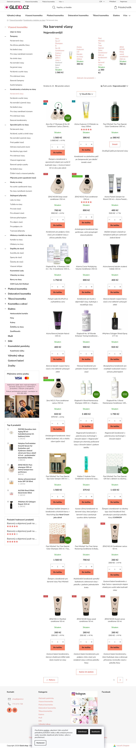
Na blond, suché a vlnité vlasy (21, 133)
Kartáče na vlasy (16, 240)
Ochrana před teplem (18, 218)
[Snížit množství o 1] (52, 147)
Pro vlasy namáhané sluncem (21, 54)
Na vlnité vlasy (16, 58)
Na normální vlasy (17, 63)
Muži (10, 336)
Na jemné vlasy (16, 67)
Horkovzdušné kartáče (19, 313)
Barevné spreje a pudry (19, 164)
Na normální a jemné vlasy (20, 102)
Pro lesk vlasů (15, 209)
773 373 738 (17, 704)
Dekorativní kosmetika (19, 293)
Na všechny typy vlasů (18, 151)
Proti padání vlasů (17, 142)
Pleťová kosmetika (48, 2)
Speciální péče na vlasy (19, 125)
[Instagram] (14, 710)
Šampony (14, 36)
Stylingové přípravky (18, 195)
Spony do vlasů (16, 257)
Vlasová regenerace (17, 160)
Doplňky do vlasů (17, 248)
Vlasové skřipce (16, 266)
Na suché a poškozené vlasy (21, 186)
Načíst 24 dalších (86, 672)
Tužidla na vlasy (16, 204)
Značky (11, 365)
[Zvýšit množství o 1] (63, 147)
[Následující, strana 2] (120, 680)
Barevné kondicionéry (18, 120)
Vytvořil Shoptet (122, 745)
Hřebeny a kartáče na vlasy (21, 235)
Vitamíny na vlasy (17, 275)
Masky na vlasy (16, 182)
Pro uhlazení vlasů (17, 213)
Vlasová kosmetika (31, 2)
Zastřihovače (15, 331)
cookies (46, 730)
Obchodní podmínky (13, 2)
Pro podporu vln (16, 226)
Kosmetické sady (17, 271)
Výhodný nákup (16, 355)
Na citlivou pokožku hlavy (20, 45)
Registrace (123, 2)
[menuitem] (14, 15)
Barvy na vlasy (16, 279)
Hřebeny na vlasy (16, 244)
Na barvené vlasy (16, 41)
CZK (101, 2)
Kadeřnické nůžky (17, 351)
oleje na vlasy (15, 32)
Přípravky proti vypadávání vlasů (23, 178)
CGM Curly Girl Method (19, 284)
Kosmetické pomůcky (19, 346)
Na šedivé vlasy (16, 49)
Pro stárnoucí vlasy (17, 76)
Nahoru (52, 680)
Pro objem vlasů (16, 222)
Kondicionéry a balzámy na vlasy (23, 89)
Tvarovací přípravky (17, 231)
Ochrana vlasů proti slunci (20, 147)
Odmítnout (82, 731)
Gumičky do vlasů (17, 253)
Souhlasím (96, 731)
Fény (12, 318)
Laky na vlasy (15, 200)
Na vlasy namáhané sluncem (21, 191)
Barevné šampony (17, 80)
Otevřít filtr (86, 94)
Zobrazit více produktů (85, 78)
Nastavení (40, 743)
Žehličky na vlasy (17, 327)
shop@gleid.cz (17, 699)
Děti (10, 341)
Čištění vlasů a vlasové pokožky (22, 173)
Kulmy (12, 322)
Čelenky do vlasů (16, 262)
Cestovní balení (16, 360)
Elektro (11, 308)
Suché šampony (16, 85)
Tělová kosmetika (17, 298)
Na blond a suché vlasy (19, 71)
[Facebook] (9, 710)
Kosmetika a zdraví (17, 303)
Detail (115, 144)
